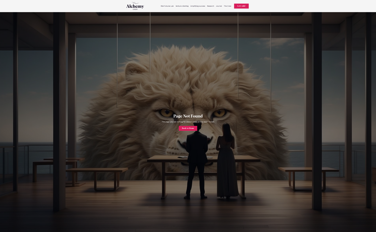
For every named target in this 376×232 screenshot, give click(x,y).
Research (210, 6)
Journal (219, 6)
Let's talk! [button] (241, 6)
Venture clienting (182, 6)
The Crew (227, 6)
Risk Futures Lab (167, 6)
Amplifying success (197, 6)
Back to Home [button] (188, 128)
